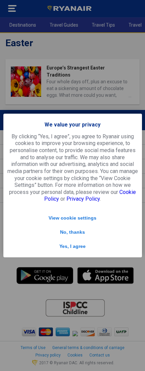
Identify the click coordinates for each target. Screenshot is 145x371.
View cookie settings (72, 218)
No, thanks (72, 232)
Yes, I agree (72, 246)
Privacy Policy (83, 199)
